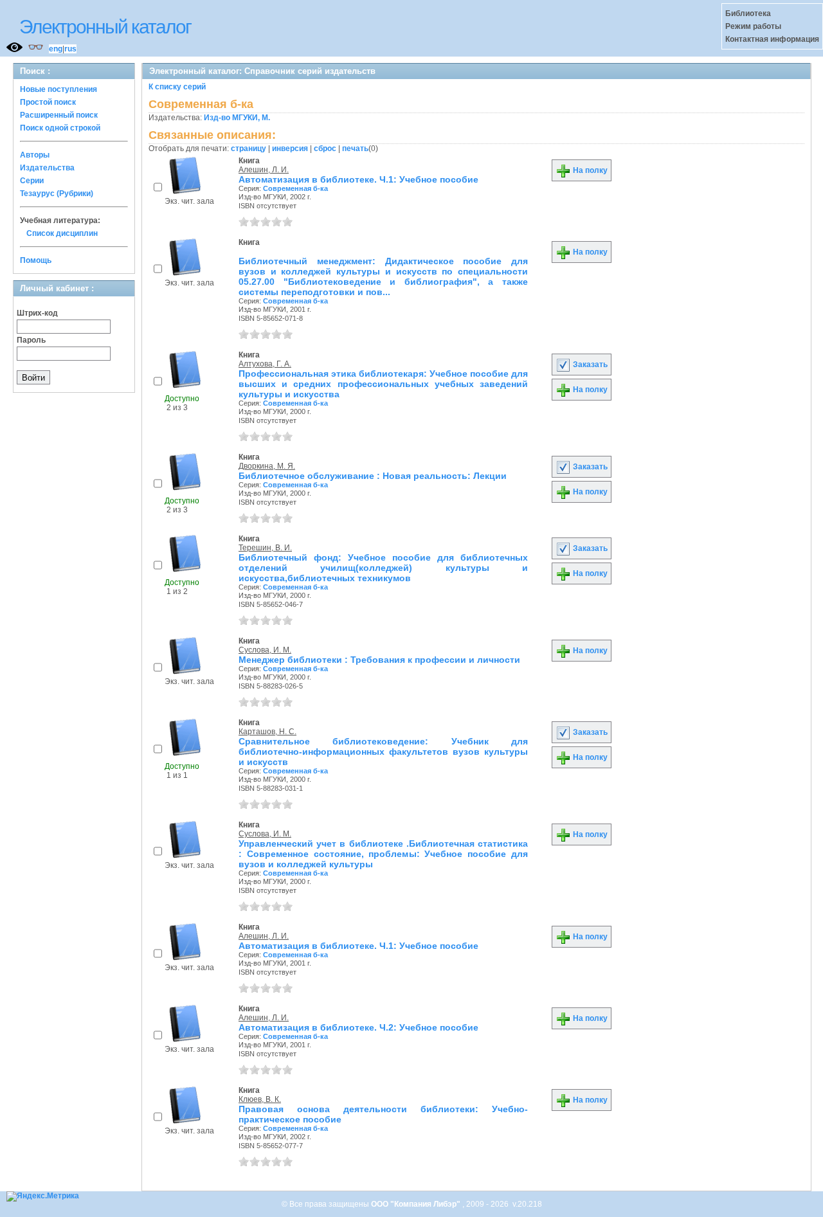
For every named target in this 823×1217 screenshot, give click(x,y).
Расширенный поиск (59, 115)
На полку (589, 170)
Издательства (47, 167)
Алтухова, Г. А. (265, 363)
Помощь (35, 260)
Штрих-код (37, 313)
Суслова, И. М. (265, 649)
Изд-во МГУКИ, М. (237, 117)
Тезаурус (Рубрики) (56, 193)
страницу (248, 148)
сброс (325, 148)
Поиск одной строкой (60, 127)
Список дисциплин (62, 233)
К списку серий (177, 86)
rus (70, 48)
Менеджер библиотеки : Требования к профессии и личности (379, 659)
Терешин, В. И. (265, 547)
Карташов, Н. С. (267, 731)
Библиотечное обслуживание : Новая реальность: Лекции (373, 476)
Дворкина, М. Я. (267, 466)
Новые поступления (58, 89)
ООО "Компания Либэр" (416, 1204)
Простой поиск (48, 102)
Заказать (589, 364)
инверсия (290, 148)
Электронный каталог (105, 26)
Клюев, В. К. (260, 1099)
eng (55, 48)
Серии (32, 180)
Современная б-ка (295, 188)
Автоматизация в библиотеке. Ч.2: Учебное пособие (358, 1027)
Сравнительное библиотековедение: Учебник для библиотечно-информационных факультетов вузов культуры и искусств (383, 751)
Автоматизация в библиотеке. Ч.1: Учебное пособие (358, 179)
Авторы (35, 154)
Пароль (31, 340)
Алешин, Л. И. (264, 169)
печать (355, 148)
